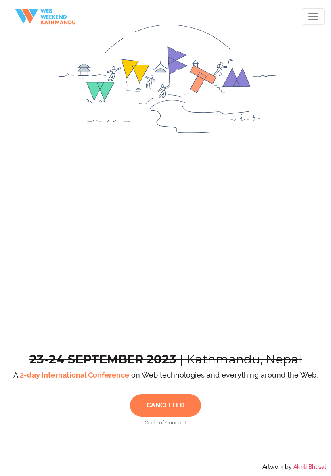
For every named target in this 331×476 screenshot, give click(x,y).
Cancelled (165, 405)
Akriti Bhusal (309, 466)
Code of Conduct (165, 423)
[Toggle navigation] (313, 16)
